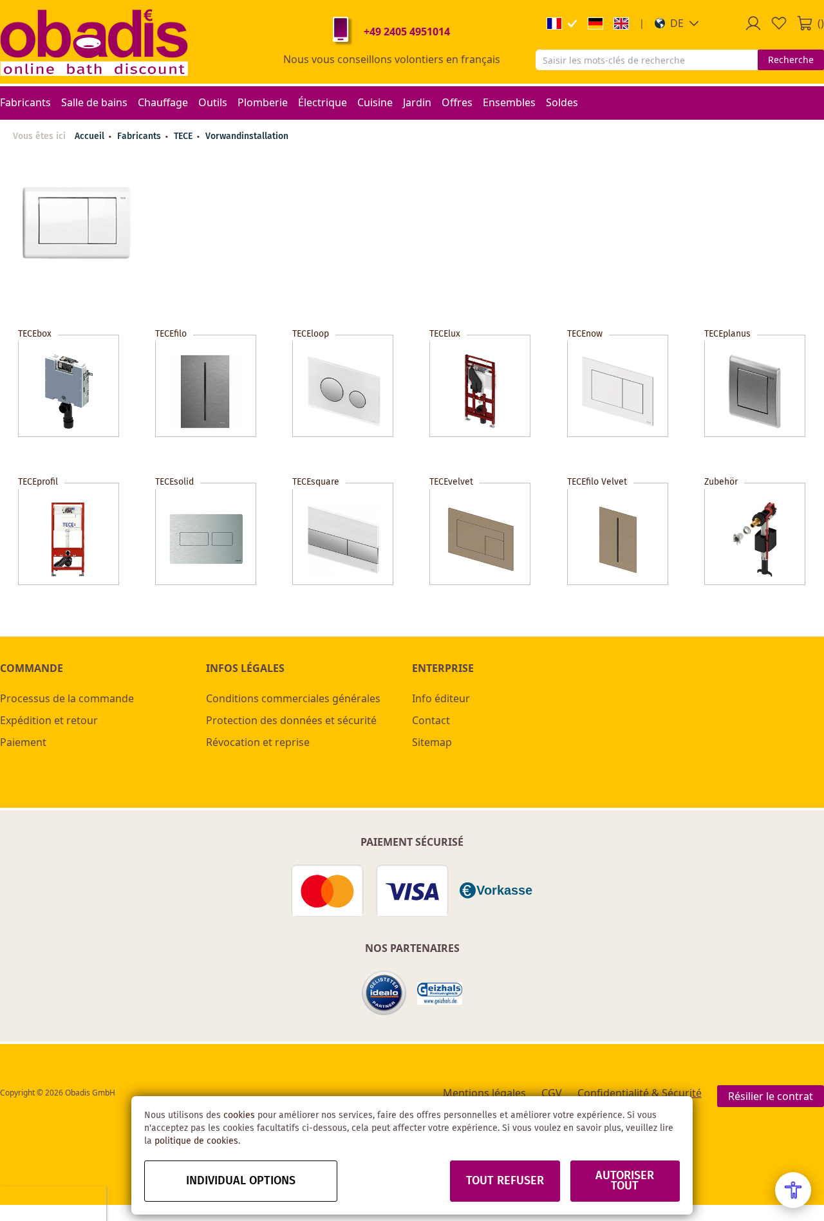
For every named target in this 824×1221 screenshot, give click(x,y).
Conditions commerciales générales (293, 698)
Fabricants (140, 136)
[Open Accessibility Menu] (793, 1190)
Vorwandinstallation (246, 136)
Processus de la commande (67, 698)
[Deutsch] (595, 23)
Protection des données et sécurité (291, 720)
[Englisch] (621, 23)
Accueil (89, 136)
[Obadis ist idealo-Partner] (384, 993)
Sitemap (432, 742)
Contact (431, 720)
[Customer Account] (753, 23)
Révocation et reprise (258, 742)
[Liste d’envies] (779, 23)
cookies (239, 1115)
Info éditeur (441, 698)
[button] (677, 23)
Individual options (240, 1181)
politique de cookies (196, 1141)
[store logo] (94, 42)
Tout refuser (505, 1181)
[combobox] (647, 60)
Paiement (23, 742)
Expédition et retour (49, 720)
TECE (184, 136)
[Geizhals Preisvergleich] (439, 993)
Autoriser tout (624, 1181)
